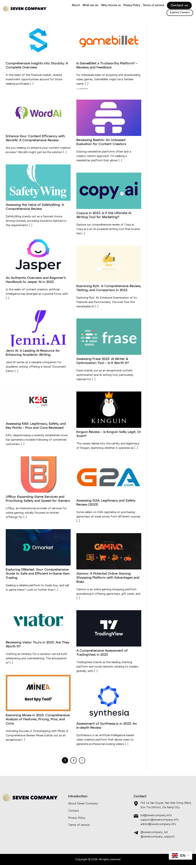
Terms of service (153, 5)
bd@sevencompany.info (156, 815)
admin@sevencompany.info (158, 824)
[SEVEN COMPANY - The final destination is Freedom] (25, 9)
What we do (90, 5)
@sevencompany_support (157, 836)
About (76, 5)
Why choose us (111, 5)
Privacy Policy (131, 5)
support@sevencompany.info (159, 819)
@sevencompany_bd (154, 832)
